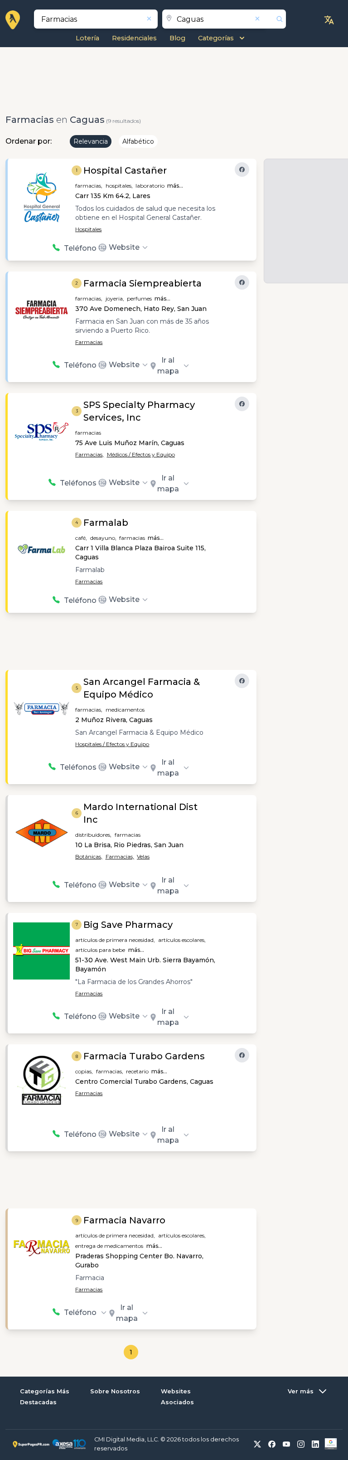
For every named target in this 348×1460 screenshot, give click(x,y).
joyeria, (115, 298)
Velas (143, 856)
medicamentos (125, 709)
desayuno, (103, 537)
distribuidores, (93, 834)
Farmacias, (89, 454)
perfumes (139, 298)
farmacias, (88, 185)
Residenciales (134, 38)
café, (81, 537)
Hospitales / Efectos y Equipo (112, 744)
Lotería (87, 38)
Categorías (216, 38)
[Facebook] (242, 169)
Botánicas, (88, 856)
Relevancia (90, 141)
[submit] (276, 19)
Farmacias (88, 342)
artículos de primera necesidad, (115, 939)
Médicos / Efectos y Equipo (141, 454)
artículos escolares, (182, 939)
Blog (177, 38)
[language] (329, 20)
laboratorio (149, 185)
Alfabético (138, 141)
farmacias (88, 432)
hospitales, (119, 185)
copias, (84, 1071)
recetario (137, 1071)
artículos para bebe (100, 949)
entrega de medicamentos (109, 1245)
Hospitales (88, 229)
